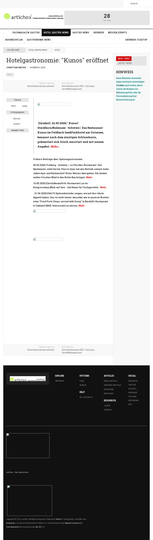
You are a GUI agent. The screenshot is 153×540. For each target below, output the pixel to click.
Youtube (132, 396)
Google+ (132, 389)
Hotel (57, 50)
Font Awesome (12, 527)
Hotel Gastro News (56, 32)
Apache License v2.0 (73, 523)
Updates (107, 410)
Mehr (54, 146)
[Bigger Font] (27, 118)
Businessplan (14, 39)
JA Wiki (107, 406)
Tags (81, 381)
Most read (124, 58)
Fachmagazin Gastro (26, 32)
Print (13, 106)
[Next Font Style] (27, 124)
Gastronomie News (39, 39)
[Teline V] (33, 15)
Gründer (98, 32)
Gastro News (80, 32)
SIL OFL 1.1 (40, 527)
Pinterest (132, 393)
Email (24, 106)
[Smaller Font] (8, 118)
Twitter (132, 385)
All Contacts (85, 397)
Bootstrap (10, 523)
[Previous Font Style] (8, 124)
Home (7, 32)
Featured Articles (112, 385)
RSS (130, 404)
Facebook (132, 381)
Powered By (133, 437)
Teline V (59, 519)
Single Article (110, 381)
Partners (59, 381)
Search (82, 385)
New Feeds (108, 393)
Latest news (125, 63)
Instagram (133, 400)
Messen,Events (117, 32)
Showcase (109, 389)
